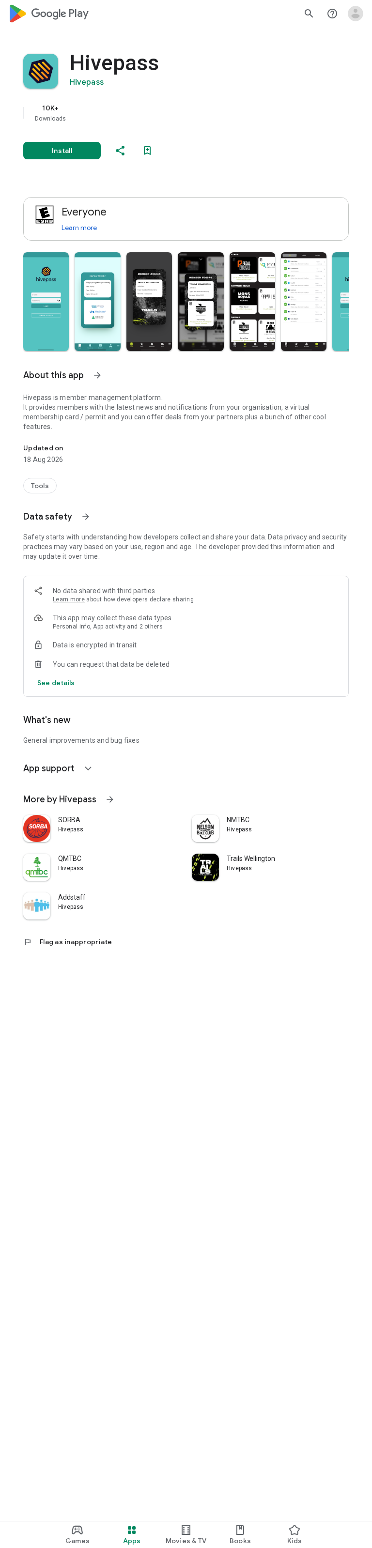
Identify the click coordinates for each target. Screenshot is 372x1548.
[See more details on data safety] (56, 682)
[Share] (120, 150)
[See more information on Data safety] (85, 516)
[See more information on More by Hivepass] (110, 799)
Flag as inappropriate (67, 941)
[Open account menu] (355, 13)
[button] (46, 301)
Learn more (79, 227)
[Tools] (40, 485)
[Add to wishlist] (147, 150)
